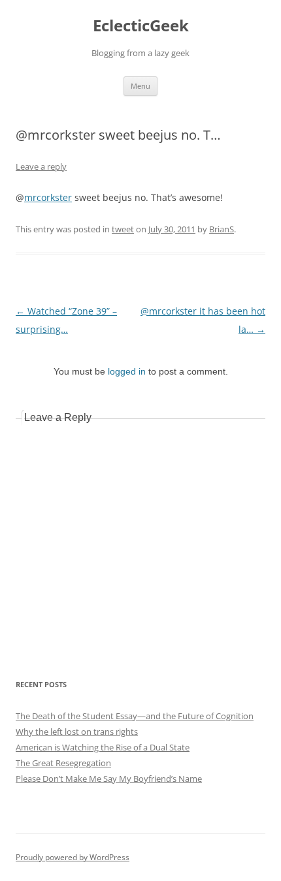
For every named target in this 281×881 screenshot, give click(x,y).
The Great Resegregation (63, 763)
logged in (127, 371)
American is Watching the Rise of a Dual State (103, 747)
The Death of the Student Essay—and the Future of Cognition (135, 716)
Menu (140, 86)
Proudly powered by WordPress (72, 857)
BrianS (221, 229)
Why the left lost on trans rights (77, 731)
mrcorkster (48, 197)
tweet (123, 229)
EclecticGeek (141, 26)
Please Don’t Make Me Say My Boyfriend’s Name (109, 778)
